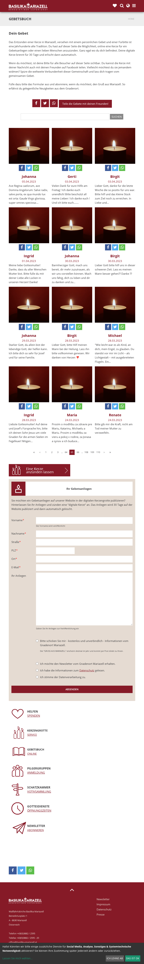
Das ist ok (132, 958)
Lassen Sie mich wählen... (17, 958)
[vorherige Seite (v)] (39, 452)
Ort (14, 559)
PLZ (14, 550)
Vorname (17, 520)
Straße (16, 542)
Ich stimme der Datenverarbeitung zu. (63, 677)
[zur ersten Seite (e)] (34, 452)
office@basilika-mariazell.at (23, 942)
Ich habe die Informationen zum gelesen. (72, 670)
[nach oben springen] (72, 890)
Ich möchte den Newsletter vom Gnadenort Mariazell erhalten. (77, 663)
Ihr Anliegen (18, 575)
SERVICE (32, 734)
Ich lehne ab (115, 958)
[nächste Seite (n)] (104, 452)
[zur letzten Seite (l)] (110, 452)
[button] (36, 103)
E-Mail (15, 567)
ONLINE (32, 753)
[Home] (28, 6)
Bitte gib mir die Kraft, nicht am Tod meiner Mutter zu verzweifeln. (114, 428)
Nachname (18, 533)
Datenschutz (86, 670)
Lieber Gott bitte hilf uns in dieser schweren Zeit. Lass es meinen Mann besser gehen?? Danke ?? (115, 269)
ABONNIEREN (35, 830)
